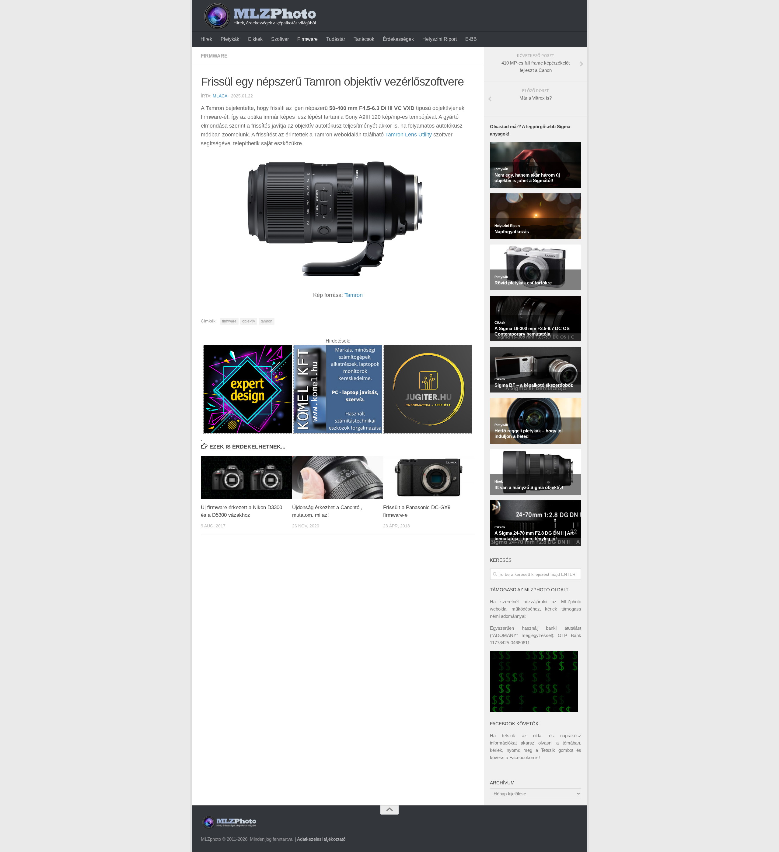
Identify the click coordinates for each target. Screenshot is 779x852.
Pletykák (230, 39)
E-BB (471, 39)
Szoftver (280, 39)
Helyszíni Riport (439, 39)
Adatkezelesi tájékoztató (321, 839)
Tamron (353, 295)
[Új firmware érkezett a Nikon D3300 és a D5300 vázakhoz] (246, 477)
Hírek (206, 39)
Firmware (307, 39)
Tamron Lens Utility (408, 135)
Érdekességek (398, 39)
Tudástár (335, 39)
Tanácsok (364, 39)
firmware (229, 321)
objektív (248, 321)
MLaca (220, 95)
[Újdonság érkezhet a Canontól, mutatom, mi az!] (337, 477)
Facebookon (521, 757)
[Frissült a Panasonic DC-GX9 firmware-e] (428, 477)
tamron (266, 321)
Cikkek (255, 39)
